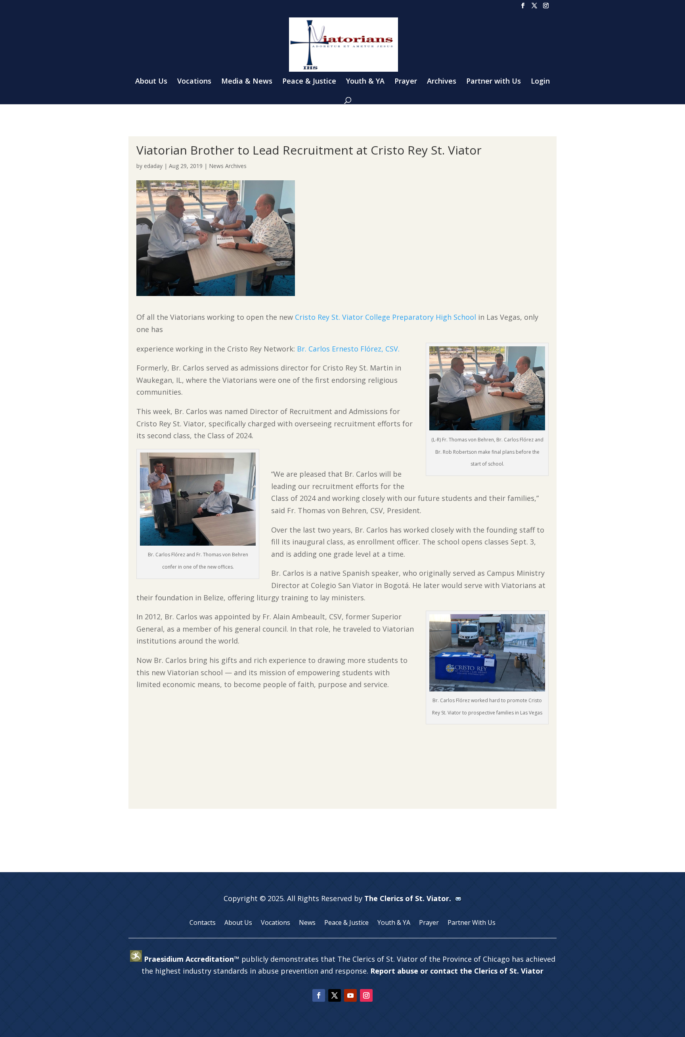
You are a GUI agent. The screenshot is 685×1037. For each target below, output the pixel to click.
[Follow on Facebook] (318, 995)
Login (540, 82)
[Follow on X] (334, 995)
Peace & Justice (309, 82)
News (307, 923)
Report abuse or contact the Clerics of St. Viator (456, 971)
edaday (153, 166)
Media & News (246, 82)
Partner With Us (472, 923)
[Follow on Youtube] (350, 995)
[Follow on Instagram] (366, 995)
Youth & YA (365, 82)
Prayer (405, 82)
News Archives (228, 166)
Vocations (194, 82)
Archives (441, 82)
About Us (151, 82)
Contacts (202, 923)
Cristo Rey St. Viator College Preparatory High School (385, 317)
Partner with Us (493, 82)
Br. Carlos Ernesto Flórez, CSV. (348, 348)
